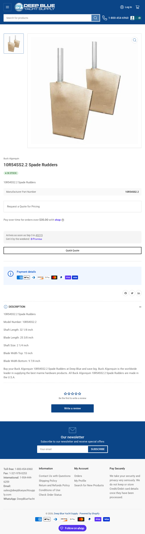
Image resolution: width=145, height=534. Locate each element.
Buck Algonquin (11, 158)
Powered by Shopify (89, 513)
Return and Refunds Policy (54, 485)
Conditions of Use (49, 490)
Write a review (72, 408)
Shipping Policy (48, 480)
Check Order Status (50, 494)
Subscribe (98, 449)
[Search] (95, 18)
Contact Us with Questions (55, 476)
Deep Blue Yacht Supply (66, 513)
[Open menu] (7, 7)
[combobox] (52, 18)
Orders (78, 476)
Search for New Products (89, 485)
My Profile (80, 480)
